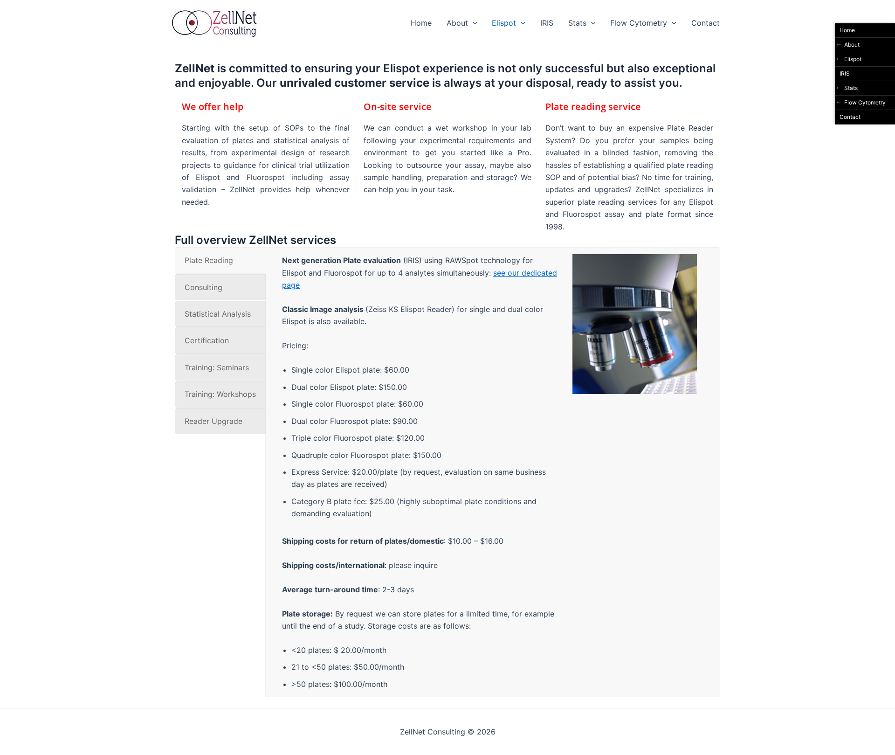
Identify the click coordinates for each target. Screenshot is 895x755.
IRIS (546, 23)
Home (421, 23)
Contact (705, 23)
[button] (472, 23)
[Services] (634, 260)
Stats (577, 23)
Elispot (504, 23)
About (457, 23)
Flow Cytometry (638, 23)
